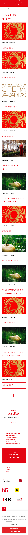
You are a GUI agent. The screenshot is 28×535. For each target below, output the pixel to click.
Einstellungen (14, 524)
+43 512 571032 (11, 441)
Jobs (7, 471)
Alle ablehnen (14, 528)
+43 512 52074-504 (14, 454)
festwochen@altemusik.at (13, 443)
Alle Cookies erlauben (14, 531)
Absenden (14, 422)
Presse (8, 469)
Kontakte (8, 467)
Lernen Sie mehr (9, 520)
